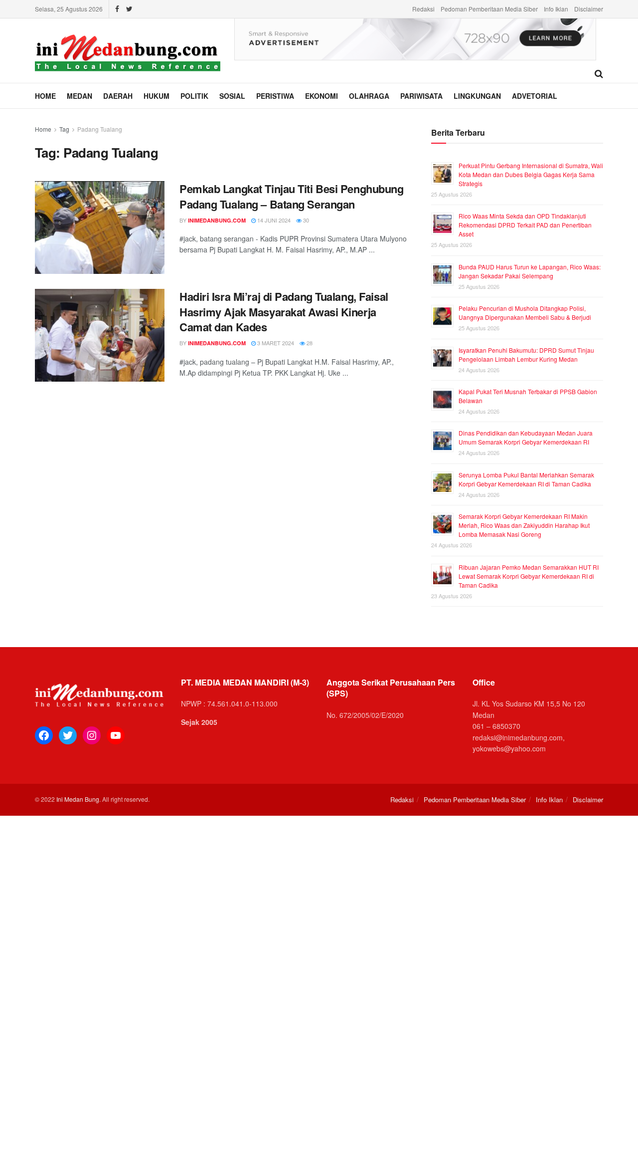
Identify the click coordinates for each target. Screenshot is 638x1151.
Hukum (156, 96)
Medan (79, 96)
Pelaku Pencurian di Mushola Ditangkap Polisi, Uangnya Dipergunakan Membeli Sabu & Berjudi (525, 312)
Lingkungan (477, 96)
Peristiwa (275, 96)
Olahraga (369, 96)
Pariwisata (421, 96)
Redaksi (423, 8)
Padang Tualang (99, 129)
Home (45, 96)
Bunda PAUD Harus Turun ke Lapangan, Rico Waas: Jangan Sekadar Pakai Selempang (530, 271)
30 (305, 220)
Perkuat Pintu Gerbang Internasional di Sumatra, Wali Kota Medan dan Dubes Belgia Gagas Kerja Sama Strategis (531, 174)
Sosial (232, 96)
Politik (194, 96)
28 (309, 343)
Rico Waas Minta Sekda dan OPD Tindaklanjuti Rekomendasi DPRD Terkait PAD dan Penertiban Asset (525, 225)
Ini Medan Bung (77, 799)
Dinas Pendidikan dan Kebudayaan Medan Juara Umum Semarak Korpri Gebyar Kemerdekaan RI (526, 437)
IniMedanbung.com (217, 220)
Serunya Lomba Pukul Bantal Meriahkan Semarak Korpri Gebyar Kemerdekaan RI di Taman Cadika (526, 479)
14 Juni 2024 (273, 220)
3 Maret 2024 (275, 343)
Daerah (118, 96)
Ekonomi (321, 96)
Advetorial (534, 96)
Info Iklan (556, 8)
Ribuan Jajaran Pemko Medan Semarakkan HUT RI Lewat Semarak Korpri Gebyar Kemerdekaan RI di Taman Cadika (529, 576)
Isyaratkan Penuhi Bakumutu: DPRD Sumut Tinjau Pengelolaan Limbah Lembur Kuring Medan (526, 354)
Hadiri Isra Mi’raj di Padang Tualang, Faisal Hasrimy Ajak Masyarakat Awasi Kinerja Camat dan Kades (283, 311)
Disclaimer (588, 8)
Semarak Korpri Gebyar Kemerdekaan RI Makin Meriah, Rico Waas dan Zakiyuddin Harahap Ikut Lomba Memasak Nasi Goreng (524, 525)
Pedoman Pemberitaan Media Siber (489, 8)
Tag (64, 129)
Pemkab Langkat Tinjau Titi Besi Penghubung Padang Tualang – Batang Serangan (291, 196)
